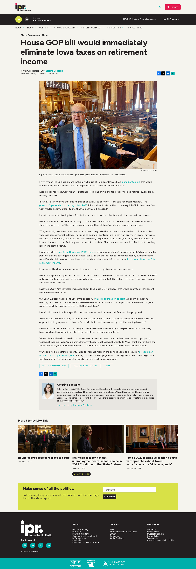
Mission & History (80, 529)
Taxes (107, 366)
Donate (174, 7)
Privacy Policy (153, 536)
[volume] (26, 19)
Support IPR (114, 28)
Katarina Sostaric (53, 70)
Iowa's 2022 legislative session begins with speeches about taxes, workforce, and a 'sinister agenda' (151, 461)
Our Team (76, 531)
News (18, 28)
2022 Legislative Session (85, 366)
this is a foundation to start (110, 298)
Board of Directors (80, 534)
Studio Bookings (117, 538)
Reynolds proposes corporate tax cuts (43, 457)
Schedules (152, 529)
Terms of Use (153, 538)
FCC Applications (79, 538)
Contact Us (114, 536)
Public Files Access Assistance (85, 542)
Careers (113, 534)
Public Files (77, 540)
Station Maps (153, 531)
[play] (19, 19)
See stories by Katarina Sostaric (74, 405)
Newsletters (134, 28)
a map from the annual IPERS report (75, 252)
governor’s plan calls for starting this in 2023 (63, 205)
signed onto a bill (131, 181)
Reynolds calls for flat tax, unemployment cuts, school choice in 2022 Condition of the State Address (97, 461)
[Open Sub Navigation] (23, 28)
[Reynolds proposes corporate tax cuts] (44, 439)
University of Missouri (73, 401)
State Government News (34, 35)
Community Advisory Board (84, 536)
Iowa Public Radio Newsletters (123, 531)
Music (30, 28)
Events (112, 529)
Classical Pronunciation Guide (160, 540)
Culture (44, 28)
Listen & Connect (91, 28)
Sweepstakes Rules (155, 534)
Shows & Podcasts (65, 28)
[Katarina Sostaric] (48, 391)
